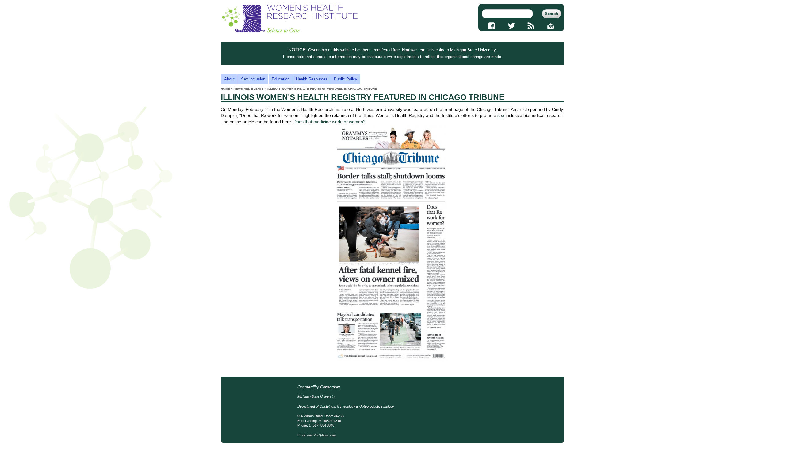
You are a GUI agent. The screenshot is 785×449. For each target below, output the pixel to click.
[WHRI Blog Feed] (531, 25)
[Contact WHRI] (551, 25)
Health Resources (311, 79)
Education (280, 79)
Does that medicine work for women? (329, 121)
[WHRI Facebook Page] (492, 25)
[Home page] (290, 31)
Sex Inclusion (253, 79)
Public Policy (345, 79)
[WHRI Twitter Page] (511, 25)
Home (225, 88)
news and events (249, 88)
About (229, 79)
